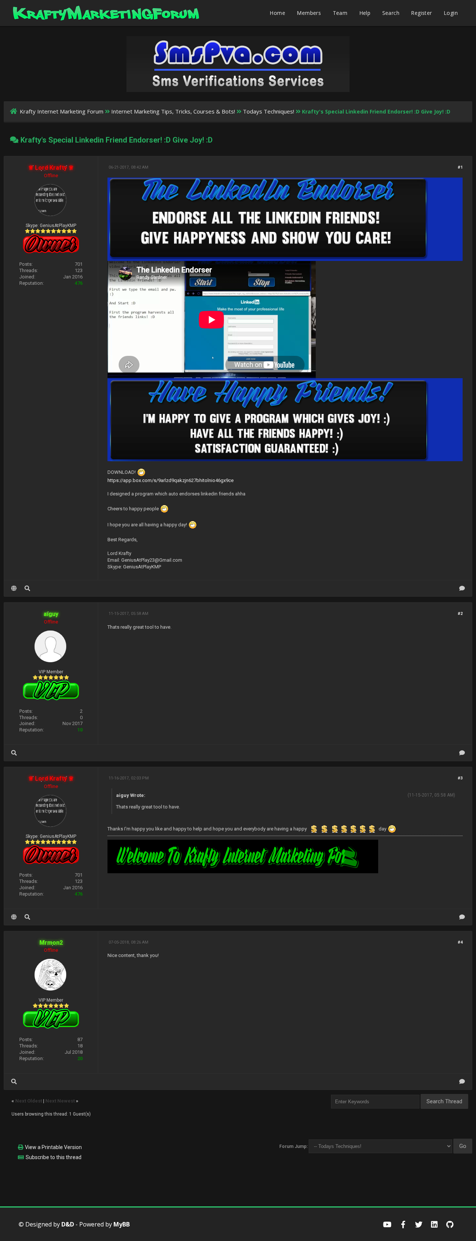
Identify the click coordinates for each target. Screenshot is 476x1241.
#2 (460, 613)
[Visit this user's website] (14, 588)
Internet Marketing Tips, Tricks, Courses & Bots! (173, 111)
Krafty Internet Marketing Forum (61, 111)
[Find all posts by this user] (27, 588)
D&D (67, 1224)
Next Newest (60, 1101)
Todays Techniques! (268, 111)
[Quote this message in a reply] (462, 588)
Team (340, 12)
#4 (460, 942)
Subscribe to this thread (53, 1157)
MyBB (121, 1224)
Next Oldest (28, 1101)
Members (309, 12)
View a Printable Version (53, 1147)
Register (421, 12)
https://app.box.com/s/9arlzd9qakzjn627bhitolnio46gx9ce (170, 480)
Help (365, 12)
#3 (460, 778)
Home (277, 12)
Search (390, 12)
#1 (460, 167)
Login (451, 12)
